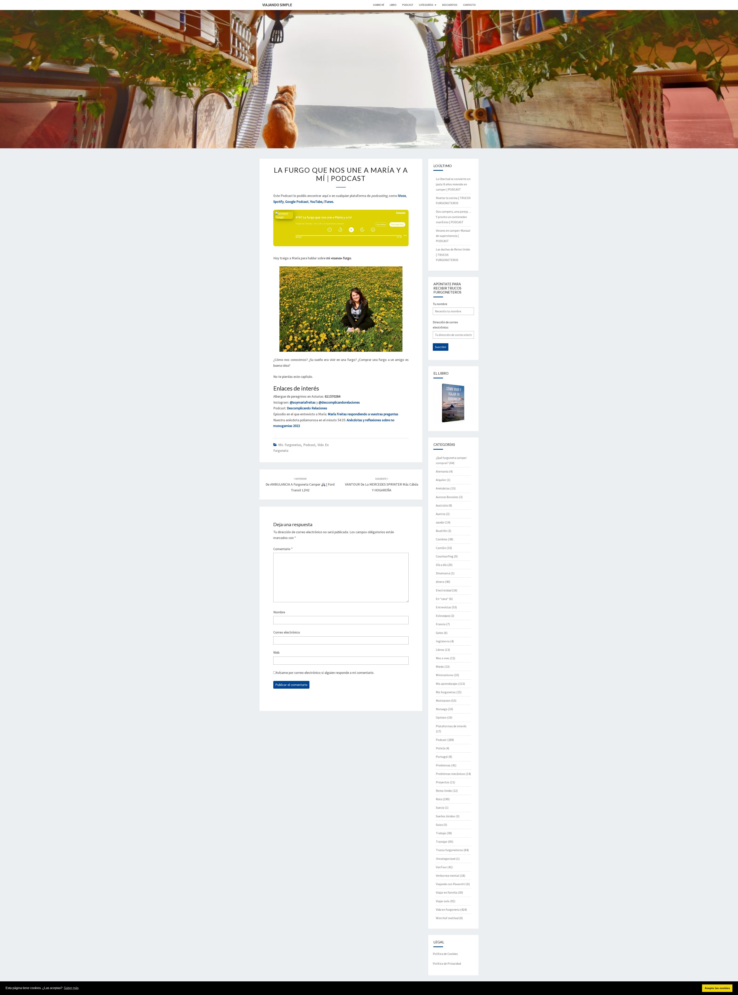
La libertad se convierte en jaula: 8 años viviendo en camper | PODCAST (453, 184)
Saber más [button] (71, 988)
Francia (440, 624)
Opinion (441, 717)
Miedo (440, 666)
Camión (441, 548)
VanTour (441, 867)
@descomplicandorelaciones (339, 402)
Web (276, 652)
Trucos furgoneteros (449, 850)
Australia (442, 505)
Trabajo (441, 833)
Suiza (439, 825)
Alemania (442, 471)
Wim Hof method (447, 918)
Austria (440, 514)
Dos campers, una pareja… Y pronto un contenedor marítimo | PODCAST (453, 217)
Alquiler (441, 480)
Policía (440, 748)
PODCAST (407, 5)
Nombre (279, 612)
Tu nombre (440, 304)
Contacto (469, 5)
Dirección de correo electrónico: (445, 324)
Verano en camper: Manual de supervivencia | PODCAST (453, 236)
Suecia (440, 807)
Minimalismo (444, 675)
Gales (439, 633)
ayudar (440, 522)
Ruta (439, 799)
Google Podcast (296, 201)
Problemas (443, 765)
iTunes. (329, 201)
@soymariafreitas (303, 402)
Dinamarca (443, 573)
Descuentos (449, 5)
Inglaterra (443, 641)
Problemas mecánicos (450, 774)
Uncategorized (445, 859)
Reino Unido (444, 791)
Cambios (441, 539)
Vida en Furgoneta (448, 909)
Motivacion (443, 700)
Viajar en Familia (446, 892)
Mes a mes (442, 658)
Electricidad (443, 590)
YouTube (316, 201)
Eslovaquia (443, 616)
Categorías (426, 5)
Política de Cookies (445, 954)
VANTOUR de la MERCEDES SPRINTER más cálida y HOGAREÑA (381, 484)
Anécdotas (443, 488)
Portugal (442, 757)
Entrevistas (443, 607)
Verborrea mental (447, 875)
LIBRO (393, 5)
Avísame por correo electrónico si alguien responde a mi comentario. (325, 672)
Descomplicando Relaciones (307, 408)
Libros (440, 650)
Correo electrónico (286, 632)
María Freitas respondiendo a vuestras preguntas (363, 414)
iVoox (402, 195)
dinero (440, 582)
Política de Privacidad (447, 963)
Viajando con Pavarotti (450, 884)
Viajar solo (443, 901)
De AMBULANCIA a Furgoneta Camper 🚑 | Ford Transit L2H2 (300, 484)
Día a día (441, 565)
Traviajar (441, 841)
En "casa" (442, 599)
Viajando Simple (277, 4)
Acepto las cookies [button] (717, 988)
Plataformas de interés (451, 726)
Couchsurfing (444, 556)
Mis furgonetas (289, 445)
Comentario (283, 549)
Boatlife (441, 531)
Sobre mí (378, 5)
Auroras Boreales (447, 497)
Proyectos (442, 782)
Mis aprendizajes (447, 684)
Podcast (309, 445)
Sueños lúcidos (445, 816)
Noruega (441, 709)
